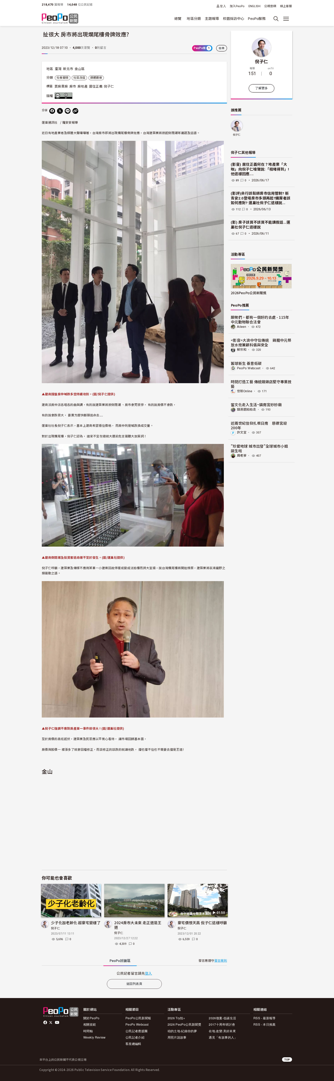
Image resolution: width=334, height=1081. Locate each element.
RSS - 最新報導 (264, 1018)
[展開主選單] (286, 19)
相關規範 (89, 1024)
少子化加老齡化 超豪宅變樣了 (76, 922)
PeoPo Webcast (249, 368)
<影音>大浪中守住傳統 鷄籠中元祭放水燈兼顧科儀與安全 (261, 342)
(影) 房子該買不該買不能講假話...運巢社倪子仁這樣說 (260, 224)
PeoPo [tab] (120, 961)
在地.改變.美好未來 (222, 1031)
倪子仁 (109, 86)
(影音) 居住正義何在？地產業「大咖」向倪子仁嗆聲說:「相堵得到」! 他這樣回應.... (260, 169)
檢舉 (221, 48)
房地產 (83, 86)
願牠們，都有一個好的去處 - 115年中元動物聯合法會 (260, 319)
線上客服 (286, 6)
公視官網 (270, 6)
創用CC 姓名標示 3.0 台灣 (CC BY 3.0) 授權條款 (64, 96)
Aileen (241, 327)
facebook (45, 1022)
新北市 (68, 69)
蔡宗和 (241, 350)
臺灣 (58, 69)
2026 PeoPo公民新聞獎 (184, 1024)
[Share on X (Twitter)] (60, 111)
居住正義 (95, 86)
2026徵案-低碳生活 (222, 1018)
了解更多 (261, 88)
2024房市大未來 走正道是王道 (137, 925)
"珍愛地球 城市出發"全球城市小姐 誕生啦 (259, 448)
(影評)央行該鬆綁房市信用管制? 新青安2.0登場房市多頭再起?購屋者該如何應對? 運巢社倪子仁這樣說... (260, 198)
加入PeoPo (237, 6)
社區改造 (79, 77)
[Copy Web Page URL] (75, 111)
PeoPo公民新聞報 (138, 1018)
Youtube (57, 1022)
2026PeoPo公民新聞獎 (248, 292)
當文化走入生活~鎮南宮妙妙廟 (256, 404)
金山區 (80, 69)
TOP (287, 1059)
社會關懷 (62, 77)
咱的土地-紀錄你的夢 (182, 1031)
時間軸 (88, 1031)
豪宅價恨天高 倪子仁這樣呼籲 (202, 922)
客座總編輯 (133, 1043)
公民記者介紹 (134, 1037)
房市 (72, 86)
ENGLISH (255, 6)
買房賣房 (61, 86)
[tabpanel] (134, 973)
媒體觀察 (96, 77)
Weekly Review (94, 1037)
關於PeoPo (91, 1018)
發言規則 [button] (220, 961)
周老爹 (241, 455)
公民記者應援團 (136, 1031)
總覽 (177, 19)
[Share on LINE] (68, 111)
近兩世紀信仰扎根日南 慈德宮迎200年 (259, 425)
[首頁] (60, 19)
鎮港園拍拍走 (246, 409)
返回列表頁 (134, 984)
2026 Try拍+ (176, 1018)
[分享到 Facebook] (52, 111)
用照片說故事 (177, 1037)
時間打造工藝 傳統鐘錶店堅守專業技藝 (261, 384)
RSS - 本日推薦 (264, 1024)
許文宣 (241, 432)
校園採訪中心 (233, 19)
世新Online (244, 391)
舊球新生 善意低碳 (246, 363)
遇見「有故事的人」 (223, 1037)
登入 (223, 6)
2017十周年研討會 (222, 1024)
